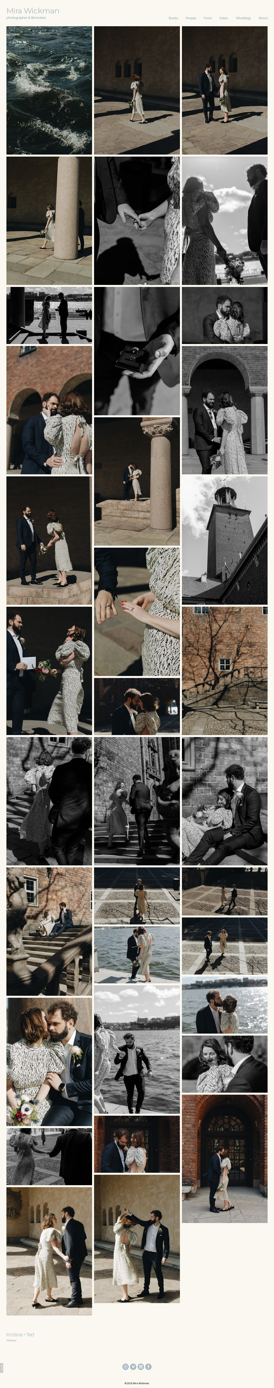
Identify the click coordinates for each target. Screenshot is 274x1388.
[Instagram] (125, 1367)
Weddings (243, 18)
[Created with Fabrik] (1, 1368)
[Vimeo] (133, 1367)
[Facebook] (148, 1367)
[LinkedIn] (141, 1367)
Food (207, 18)
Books (173, 18)
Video (223, 18)
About (263, 18)
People (191, 18)
